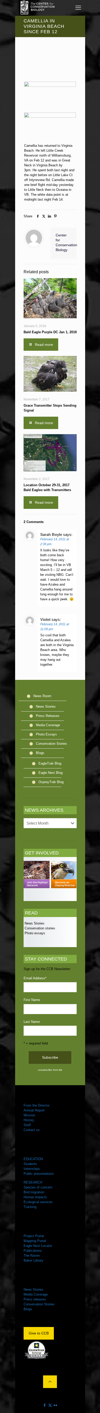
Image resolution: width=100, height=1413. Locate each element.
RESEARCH (33, 1182)
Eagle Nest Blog (50, 773)
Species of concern (38, 1187)
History (29, 1120)
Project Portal (34, 1236)
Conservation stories (39, 928)
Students (30, 1164)
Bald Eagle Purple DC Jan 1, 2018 (50, 332)
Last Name (32, 1022)
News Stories (46, 706)
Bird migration (34, 1192)
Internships (32, 1169)
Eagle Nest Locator (38, 1246)
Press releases (35, 1299)
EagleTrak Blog (49, 763)
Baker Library (33, 1260)
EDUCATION (33, 1159)
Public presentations (39, 1174)
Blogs (40, 753)
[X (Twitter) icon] (50, 1405)
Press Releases (47, 716)
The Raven (32, 1255)
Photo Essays (46, 734)
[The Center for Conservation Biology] (37, 7)
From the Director (36, 1105)
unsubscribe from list (50, 1069)
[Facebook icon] (45, 1405)
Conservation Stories (51, 744)
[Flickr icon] (55, 1405)
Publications (33, 1251)
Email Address (35, 978)
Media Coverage (48, 725)
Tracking (30, 1207)
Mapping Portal (35, 1241)
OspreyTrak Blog (51, 782)
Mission (29, 1115)
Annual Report (34, 1110)
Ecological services (38, 1202)
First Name (32, 1000)
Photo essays (34, 933)
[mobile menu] (78, 7)
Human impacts (35, 1197)
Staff (27, 1125)
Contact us (32, 1130)
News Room (42, 696)
